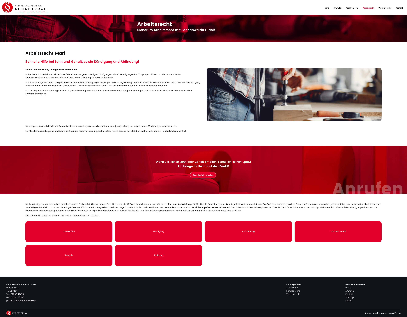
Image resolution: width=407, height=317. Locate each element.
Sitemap (349, 297)
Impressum (371, 313)
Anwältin (337, 8)
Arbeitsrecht (368, 8)
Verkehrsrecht (384, 8)
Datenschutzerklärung (389, 313)
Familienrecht (352, 8)
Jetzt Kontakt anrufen (203, 175)
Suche (348, 300)
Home (326, 8)
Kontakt (399, 8)
